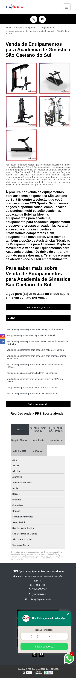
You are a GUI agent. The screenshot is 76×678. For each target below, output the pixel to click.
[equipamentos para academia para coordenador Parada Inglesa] (21, 78)
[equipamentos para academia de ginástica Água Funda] (55, 112)
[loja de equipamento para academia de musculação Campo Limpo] (21, 112)
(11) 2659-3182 (34, 294)
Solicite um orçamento (38, 307)
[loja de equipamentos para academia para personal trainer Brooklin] (21, 145)
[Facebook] (41, 654)
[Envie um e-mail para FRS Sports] (42, 19)
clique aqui (58, 294)
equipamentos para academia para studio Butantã (31, 335)
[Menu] (66, 7)
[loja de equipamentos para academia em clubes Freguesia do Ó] (55, 78)
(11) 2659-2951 (39, 594)
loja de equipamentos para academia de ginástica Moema (35, 329)
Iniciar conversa (44, 646)
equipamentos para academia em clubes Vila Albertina (33, 387)
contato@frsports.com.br (39, 599)
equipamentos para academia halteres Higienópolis (32, 373)
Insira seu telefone (44, 630)
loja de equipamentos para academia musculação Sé (32, 393)
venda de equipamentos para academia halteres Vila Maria (35, 350)
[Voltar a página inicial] (15, 7)
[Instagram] (34, 654)
